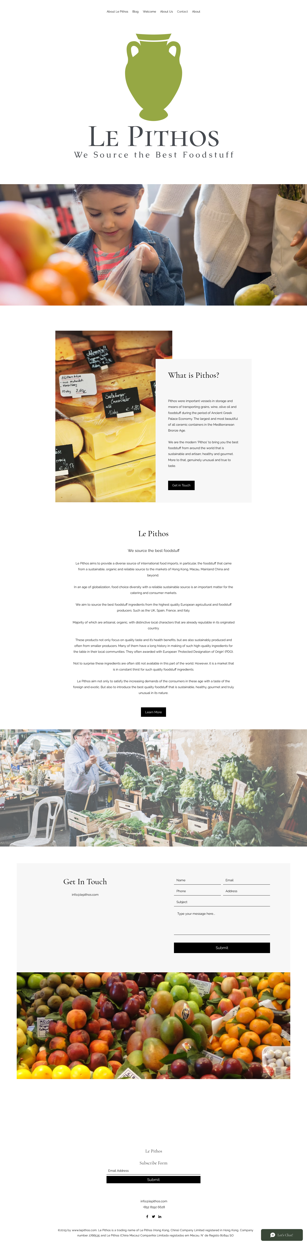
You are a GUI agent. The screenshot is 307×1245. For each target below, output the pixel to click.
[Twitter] (153, 1216)
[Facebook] (147, 1216)
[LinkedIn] (160, 1216)
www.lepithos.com (84, 1230)
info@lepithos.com (85, 895)
